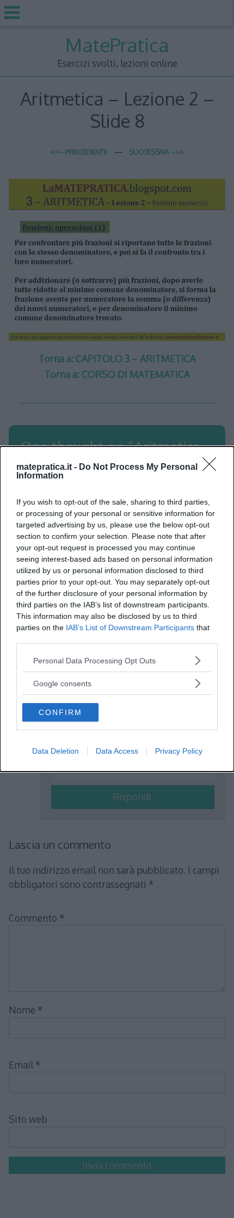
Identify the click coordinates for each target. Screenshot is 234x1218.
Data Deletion (55, 751)
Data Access (117, 751)
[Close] (212, 467)
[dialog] (117, 609)
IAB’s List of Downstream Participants (130, 627)
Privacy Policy (178, 751)
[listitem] (117, 660)
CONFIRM (60, 712)
